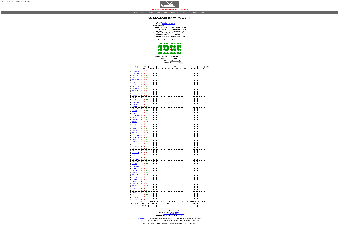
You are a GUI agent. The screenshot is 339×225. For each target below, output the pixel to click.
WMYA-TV (135, 106)
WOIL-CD (135, 137)
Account (202, 12)
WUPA (134, 100)
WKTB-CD (135, 104)
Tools (158, 12)
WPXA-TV (135, 91)
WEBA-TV (135, 166)
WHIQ (134, 144)
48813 (164, 22)
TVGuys (15, 1)
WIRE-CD (135, 95)
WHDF (134, 142)
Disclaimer (141, 218)
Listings (143, 12)
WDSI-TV (135, 155)
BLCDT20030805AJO (168, 24)
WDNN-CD (135, 161)
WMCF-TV (135, 197)
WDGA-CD (135, 159)
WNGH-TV (135, 153)
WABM (134, 133)
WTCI (134, 150)
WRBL (134, 181)
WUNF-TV (135, 115)
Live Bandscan (175, 12)
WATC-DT (135, 97)
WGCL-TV (135, 73)
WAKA (134, 195)
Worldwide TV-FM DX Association (174, 214)
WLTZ (134, 188)
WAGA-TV (135, 86)
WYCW (134, 119)
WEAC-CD (135, 131)
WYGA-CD (135, 71)
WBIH (134, 192)
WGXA (134, 170)
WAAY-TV (135, 146)
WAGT (134, 164)
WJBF (134, 168)
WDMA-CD (136, 172)
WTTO (134, 126)
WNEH (134, 111)
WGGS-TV (135, 108)
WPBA (134, 77)
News (135, 12)
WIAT (134, 128)
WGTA (134, 82)
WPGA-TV (135, 175)
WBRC (134, 139)
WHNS (134, 113)
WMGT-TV (135, 177)
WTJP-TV (135, 124)
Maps (165, 12)
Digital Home (28, 1)
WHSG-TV (135, 102)
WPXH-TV (135, 135)
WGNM (134, 179)
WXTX (134, 190)
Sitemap (195, 12)
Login (335, 1)
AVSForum (21, 1)
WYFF (134, 117)
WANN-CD (135, 89)
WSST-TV (135, 199)
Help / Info (186, 12)
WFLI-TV (135, 157)
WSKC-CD (135, 80)
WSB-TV (135, 93)
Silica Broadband (174, 212)
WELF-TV (135, 148)
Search (151, 12)
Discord (11, 1)
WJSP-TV (135, 184)
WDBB (134, 122)
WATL (134, 84)
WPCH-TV (135, 75)
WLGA (134, 186)
